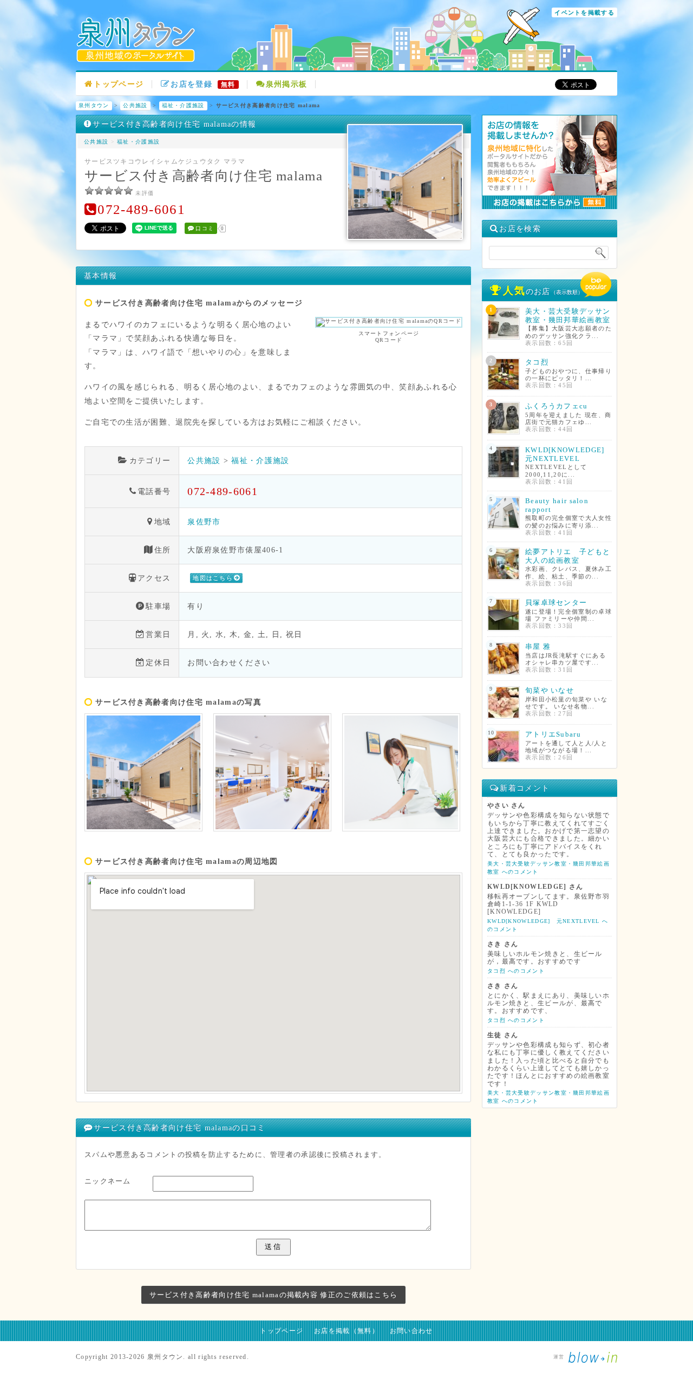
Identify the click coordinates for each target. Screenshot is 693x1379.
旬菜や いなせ (549, 690)
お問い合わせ (411, 1331)
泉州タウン (94, 105)
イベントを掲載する (584, 12)
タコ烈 (536, 362)
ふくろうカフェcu (556, 406)
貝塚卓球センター (556, 603)
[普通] (109, 190)
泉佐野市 (203, 521)
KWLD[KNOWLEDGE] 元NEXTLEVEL (568, 454)
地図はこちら (213, 578)
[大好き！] (128, 190)
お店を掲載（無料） (346, 1331)
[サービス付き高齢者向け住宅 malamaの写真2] (272, 772)
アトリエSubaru (553, 734)
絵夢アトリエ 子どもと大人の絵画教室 (567, 556)
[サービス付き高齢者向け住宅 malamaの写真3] (401, 772)
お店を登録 (203, 84)
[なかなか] (99, 190)
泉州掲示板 (287, 84)
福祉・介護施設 (183, 105)
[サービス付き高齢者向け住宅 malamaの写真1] (143, 772)
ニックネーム (107, 1181)
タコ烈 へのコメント (516, 971)
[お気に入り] (118, 190)
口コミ (204, 228)
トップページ (118, 84)
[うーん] (89, 190)
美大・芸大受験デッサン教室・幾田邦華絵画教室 (567, 315)
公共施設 (135, 105)
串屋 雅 (538, 646)
